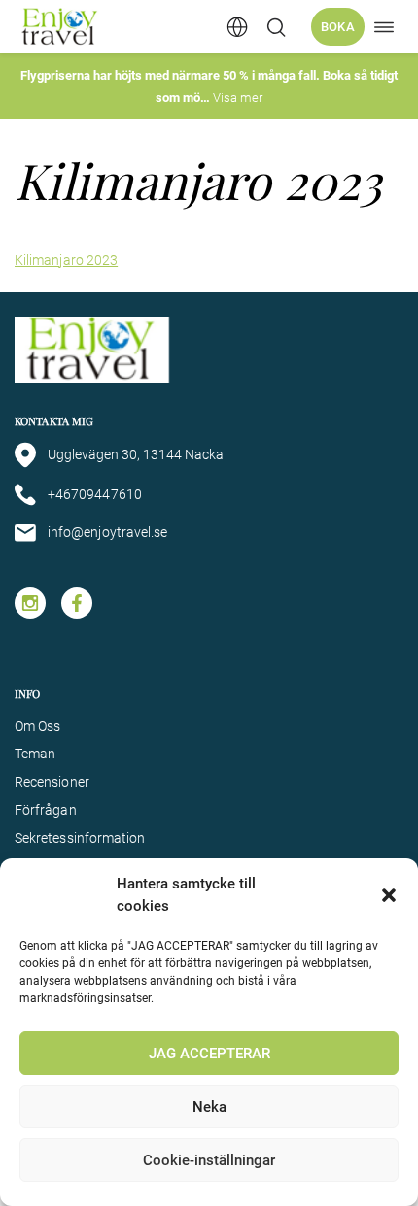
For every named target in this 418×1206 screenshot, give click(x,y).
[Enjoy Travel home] (61, 26)
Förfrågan (46, 810)
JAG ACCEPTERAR (209, 1053)
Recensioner (52, 781)
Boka (338, 26)
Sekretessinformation (80, 838)
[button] (389, 895)
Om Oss (37, 726)
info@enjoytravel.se (107, 532)
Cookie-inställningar (209, 1160)
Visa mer (237, 97)
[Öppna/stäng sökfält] (276, 27)
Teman (35, 753)
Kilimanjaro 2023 (66, 260)
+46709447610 (95, 494)
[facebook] (76, 603)
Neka (209, 1107)
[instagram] (30, 603)
